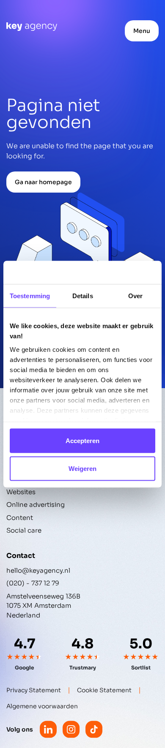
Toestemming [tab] (30, 295)
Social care (23, 530)
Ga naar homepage (43, 182)
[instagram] (71, 729)
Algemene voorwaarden (42, 706)
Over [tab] (135, 295)
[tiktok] (93, 729)
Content (19, 518)
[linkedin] (48, 729)
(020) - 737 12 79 (32, 583)
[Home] (31, 26)
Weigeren (82, 468)
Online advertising (35, 504)
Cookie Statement (104, 690)
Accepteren (82, 440)
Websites (21, 492)
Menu (141, 31)
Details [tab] (82, 295)
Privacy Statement (33, 690)
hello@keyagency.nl (38, 570)
